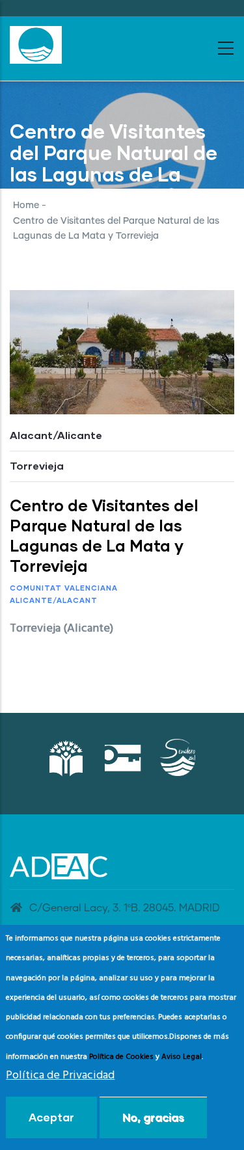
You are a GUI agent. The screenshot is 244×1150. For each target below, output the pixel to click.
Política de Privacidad (60, 1075)
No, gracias (153, 1117)
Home (26, 205)
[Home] (36, 45)
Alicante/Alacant (54, 600)
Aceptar (51, 1117)
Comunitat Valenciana (64, 587)
